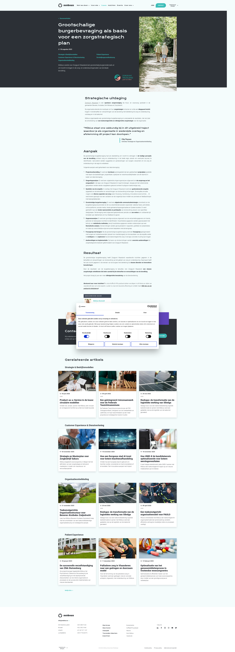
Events (120, 5)
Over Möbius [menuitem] (129, 633)
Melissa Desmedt (99, 301)
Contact (161, 5)
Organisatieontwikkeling (66, 60)
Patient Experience (103, 54)
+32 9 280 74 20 (81, 625)
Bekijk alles (68, 590)
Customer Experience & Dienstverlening (71, 57)
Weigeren (91, 344)
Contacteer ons (159, 336)
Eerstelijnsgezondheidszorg (106, 57)
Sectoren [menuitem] (107, 628)
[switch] (107, 336)
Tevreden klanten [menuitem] (110, 633)
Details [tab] (117, 312)
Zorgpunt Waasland (91, 103)
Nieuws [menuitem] (128, 630)
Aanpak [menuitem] (106, 630)
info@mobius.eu (63, 620)
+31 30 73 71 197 (82, 630)
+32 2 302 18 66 (81, 627)
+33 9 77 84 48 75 (82, 633)
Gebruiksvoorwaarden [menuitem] (170, 648)
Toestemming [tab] (90, 312)
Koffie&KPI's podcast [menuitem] (132, 628)
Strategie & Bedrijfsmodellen (67, 54)
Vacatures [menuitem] (129, 636)
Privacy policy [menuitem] (158, 648)
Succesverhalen (65, 18)
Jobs (152, 5)
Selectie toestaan (117, 344)
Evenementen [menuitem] (130, 625)
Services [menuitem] (106, 625)
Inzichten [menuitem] (106, 636)
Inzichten (111, 5)
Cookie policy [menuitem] (148, 648)
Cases (104, 5)
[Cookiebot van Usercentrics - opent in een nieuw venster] (149, 306)
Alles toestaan (143, 344)
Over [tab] (145, 312)
